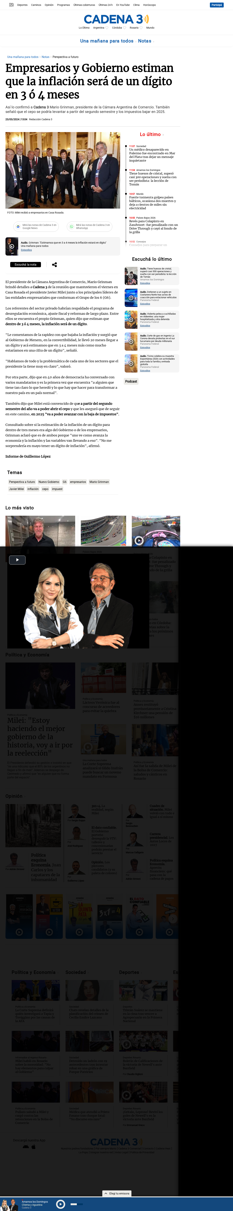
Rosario (134, 27)
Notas (145, 41)
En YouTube (123, 5)
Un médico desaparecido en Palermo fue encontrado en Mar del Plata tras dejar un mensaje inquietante (152, 155)
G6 (64, 482)
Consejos (141, 241)
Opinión (49, 5)
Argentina (98, 27)
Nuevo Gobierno (49, 482)
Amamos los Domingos (148, 170)
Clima (136, 5)
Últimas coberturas (84, 5)
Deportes (22, 5)
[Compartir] (54, 265)
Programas (63, 5)
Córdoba (117, 27)
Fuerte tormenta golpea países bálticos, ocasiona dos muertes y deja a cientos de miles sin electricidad (152, 202)
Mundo (150, 27)
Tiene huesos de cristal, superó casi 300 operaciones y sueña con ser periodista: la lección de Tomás (153, 179)
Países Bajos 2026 (145, 217)
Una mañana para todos (107, 41)
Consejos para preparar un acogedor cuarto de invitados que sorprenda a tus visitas (153, 248)
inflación (33, 489)
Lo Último (84, 27)
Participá (217, 5)
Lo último (151, 134)
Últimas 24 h (106, 5)
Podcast (131, 381)
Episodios (26, 250)
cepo (45, 489)
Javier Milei (16, 489)
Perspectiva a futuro (22, 482)
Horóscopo (149, 5)
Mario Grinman (99, 482)
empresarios (78, 482)
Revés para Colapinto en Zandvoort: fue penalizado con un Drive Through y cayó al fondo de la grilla (153, 226)
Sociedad (141, 146)
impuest (57, 489)
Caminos (36, 5)
